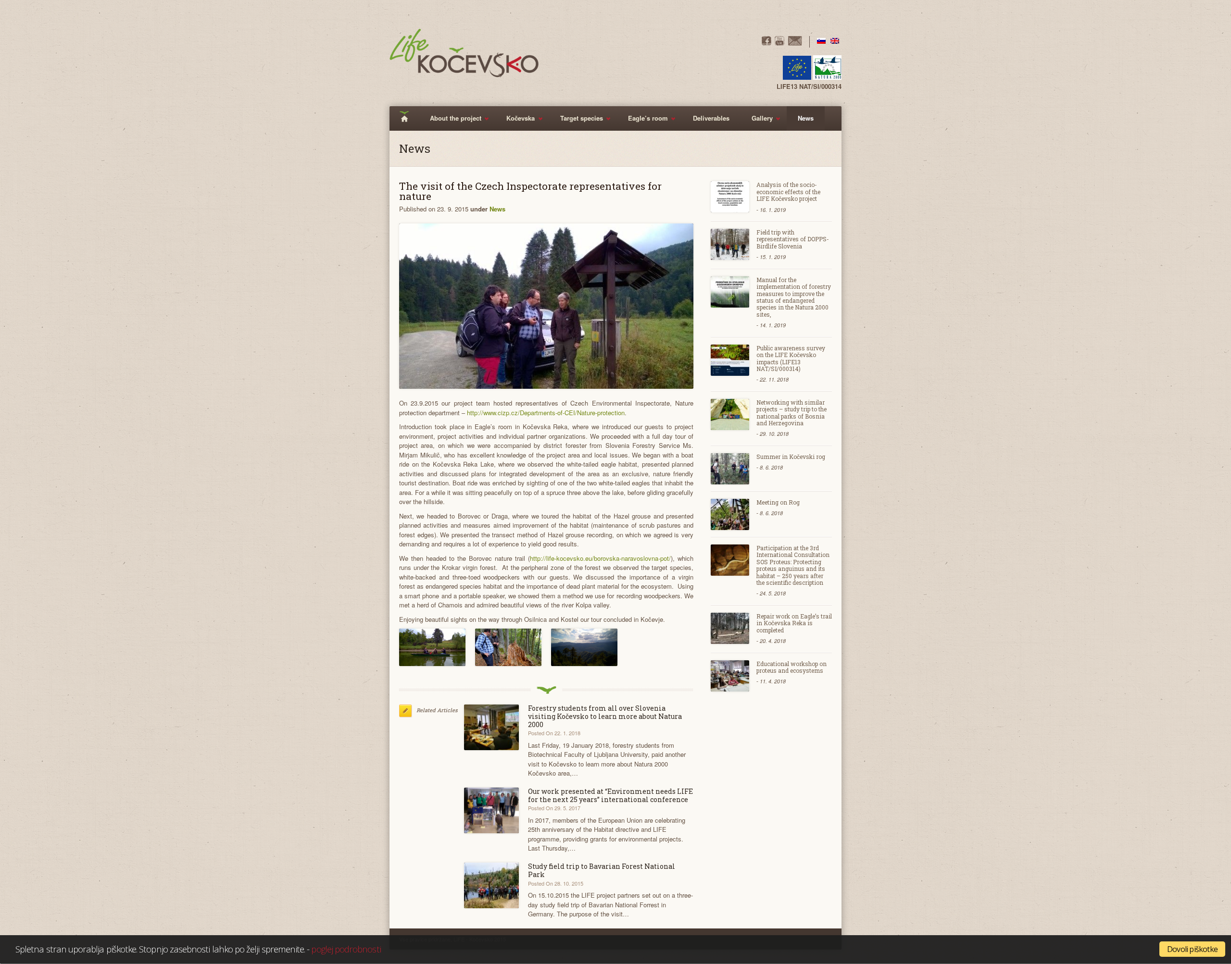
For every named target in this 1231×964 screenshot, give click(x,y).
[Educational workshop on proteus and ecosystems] (730, 676)
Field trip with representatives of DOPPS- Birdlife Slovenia (792, 239)
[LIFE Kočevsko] (464, 53)
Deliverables (711, 118)
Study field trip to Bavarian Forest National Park (601, 870)
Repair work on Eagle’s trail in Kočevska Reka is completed (794, 623)
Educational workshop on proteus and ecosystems (791, 667)
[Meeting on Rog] (730, 514)
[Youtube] (779, 43)
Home (408, 118)
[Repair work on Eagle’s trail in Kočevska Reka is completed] (730, 628)
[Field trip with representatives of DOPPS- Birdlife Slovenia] (730, 244)
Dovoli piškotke (1192, 949)
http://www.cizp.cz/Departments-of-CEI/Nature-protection (546, 412)
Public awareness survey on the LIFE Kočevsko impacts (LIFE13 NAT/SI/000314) (790, 358)
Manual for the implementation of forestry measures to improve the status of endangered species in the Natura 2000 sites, (793, 297)
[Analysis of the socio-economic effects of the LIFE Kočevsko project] (730, 196)
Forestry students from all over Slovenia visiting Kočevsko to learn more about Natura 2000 (605, 716)
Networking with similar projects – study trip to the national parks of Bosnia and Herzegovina (791, 412)
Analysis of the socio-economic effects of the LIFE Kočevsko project (788, 191)
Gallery (757, 122)
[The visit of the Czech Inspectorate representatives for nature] (546, 306)
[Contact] (795, 43)
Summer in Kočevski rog (790, 456)
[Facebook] (766, 43)
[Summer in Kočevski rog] (730, 468)
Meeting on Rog (778, 502)
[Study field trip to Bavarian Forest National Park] (491, 885)
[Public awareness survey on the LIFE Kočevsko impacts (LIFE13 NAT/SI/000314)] (730, 360)
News (806, 118)
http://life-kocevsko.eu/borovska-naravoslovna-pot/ (600, 558)
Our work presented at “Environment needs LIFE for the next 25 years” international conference (610, 795)
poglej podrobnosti (345, 949)
